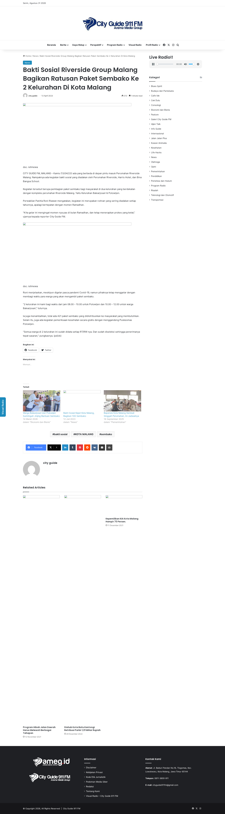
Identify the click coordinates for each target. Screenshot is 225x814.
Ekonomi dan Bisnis (160, 110)
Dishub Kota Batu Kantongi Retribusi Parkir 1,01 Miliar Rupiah (82, 729)
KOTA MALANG (84, 434)
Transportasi (157, 200)
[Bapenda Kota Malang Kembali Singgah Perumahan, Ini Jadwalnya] (122, 400)
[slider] (164, 64)
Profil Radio (152, 45)
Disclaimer (91, 767)
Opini (153, 166)
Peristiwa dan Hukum (161, 181)
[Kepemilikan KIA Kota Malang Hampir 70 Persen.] (124, 505)
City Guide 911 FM (71, 808)
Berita (63, 45)
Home (28, 56)
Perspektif (95, 45)
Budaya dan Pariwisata (162, 91)
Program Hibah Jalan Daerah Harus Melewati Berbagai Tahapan (39, 730)
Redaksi (90, 786)
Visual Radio (135, 45)
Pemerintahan (158, 171)
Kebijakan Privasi (94, 772)
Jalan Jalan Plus (159, 138)
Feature (155, 114)
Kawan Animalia (159, 143)
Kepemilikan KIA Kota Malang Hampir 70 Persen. (122, 520)
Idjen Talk (155, 124)
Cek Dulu (155, 100)
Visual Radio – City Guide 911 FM (102, 796)
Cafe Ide (155, 95)
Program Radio (115, 45)
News (35, 56)
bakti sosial (60, 434)
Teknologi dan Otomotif (162, 195)
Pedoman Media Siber (97, 782)
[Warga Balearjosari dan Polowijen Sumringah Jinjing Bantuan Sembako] (41, 400)
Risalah (154, 190)
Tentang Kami (93, 791)
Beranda (51, 45)
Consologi (156, 105)
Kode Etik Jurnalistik (95, 777)
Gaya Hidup (78, 45)
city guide (32, 96)
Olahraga (155, 162)
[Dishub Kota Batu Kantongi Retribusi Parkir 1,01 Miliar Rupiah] (82, 609)
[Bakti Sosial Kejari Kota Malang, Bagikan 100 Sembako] (82, 400)
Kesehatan (156, 148)
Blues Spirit (156, 86)
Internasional (157, 133)
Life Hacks (156, 152)
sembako (106, 434)
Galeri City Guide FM (161, 119)
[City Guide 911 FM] (112, 23)
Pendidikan (156, 176)
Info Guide (156, 129)
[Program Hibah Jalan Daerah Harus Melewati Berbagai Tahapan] (41, 609)
